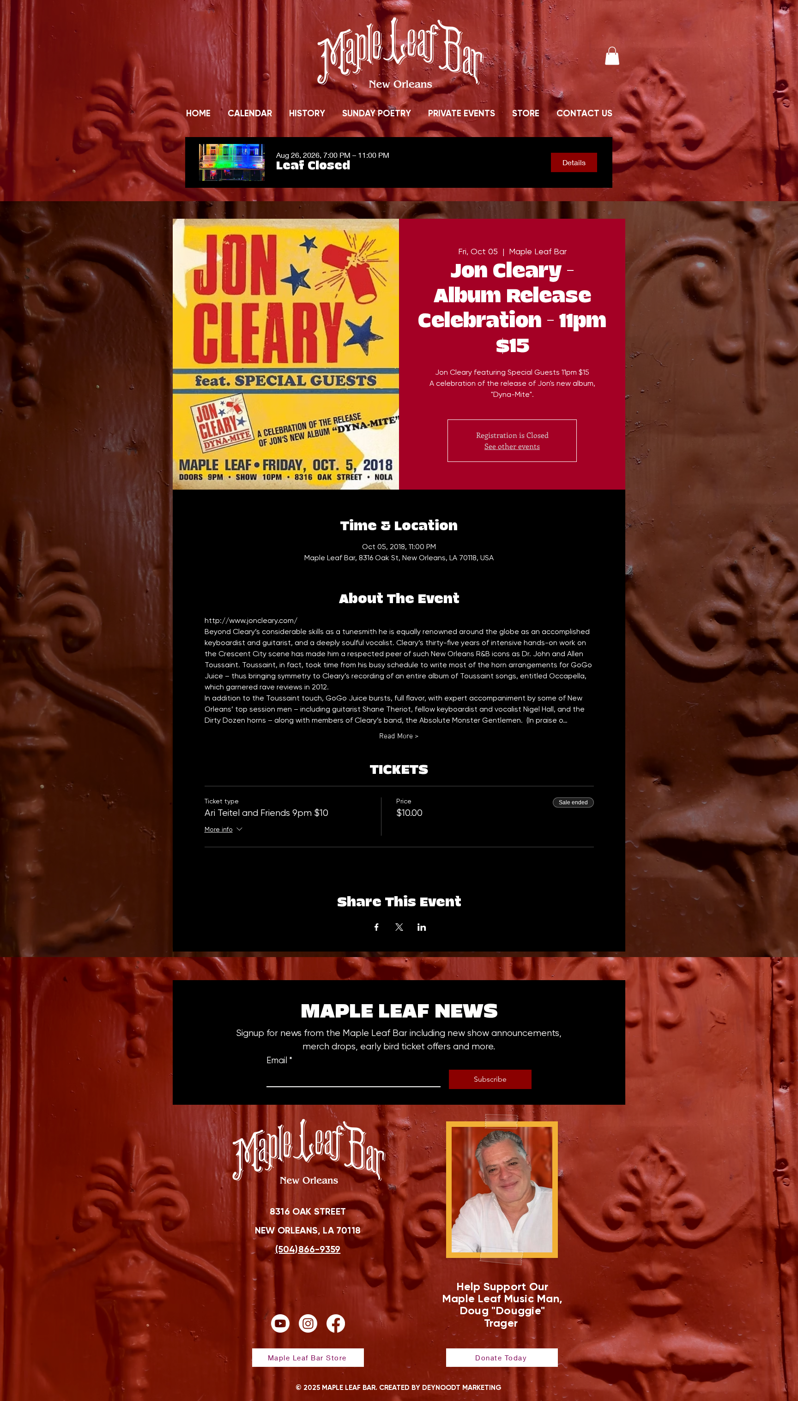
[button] (612, 56)
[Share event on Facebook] (376, 927)
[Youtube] (280, 1323)
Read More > (399, 736)
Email (279, 1060)
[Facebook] (335, 1323)
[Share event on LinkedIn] (421, 927)
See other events (512, 446)
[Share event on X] (399, 927)
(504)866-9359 (308, 1249)
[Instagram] (308, 1323)
